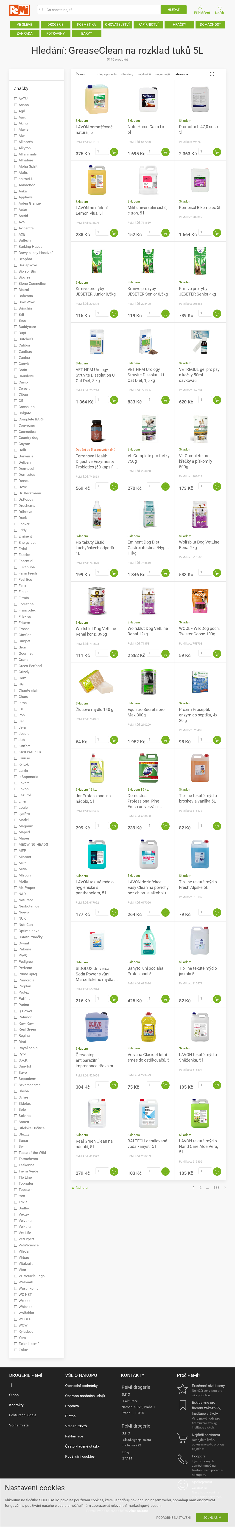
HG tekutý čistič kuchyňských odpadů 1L (95, 548)
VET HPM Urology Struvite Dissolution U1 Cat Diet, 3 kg (96, 375)
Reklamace (74, 1436)
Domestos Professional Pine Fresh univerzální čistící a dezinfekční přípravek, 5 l (145, 806)
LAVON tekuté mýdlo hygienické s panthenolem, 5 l (95, 887)
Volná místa (19, 1425)
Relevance (181, 74)
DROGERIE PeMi (25, 1375)
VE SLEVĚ (24, 25)
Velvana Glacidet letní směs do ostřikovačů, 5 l (148, 1060)
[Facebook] (11, 1385)
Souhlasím (212, 1517)
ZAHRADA (25, 33)
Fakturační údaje (22, 1415)
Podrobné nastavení (173, 1517)
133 (216, 1187)
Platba (70, 1416)
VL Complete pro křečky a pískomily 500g (195, 461)
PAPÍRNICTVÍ (148, 25)
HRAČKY (179, 25)
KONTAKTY (132, 1375)
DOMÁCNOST (210, 25)
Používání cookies (80, 1456)
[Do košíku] (114, 152)
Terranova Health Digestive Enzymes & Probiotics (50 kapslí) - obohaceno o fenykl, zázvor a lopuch (96, 467)
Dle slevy (127, 74)
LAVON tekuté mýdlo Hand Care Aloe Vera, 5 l (198, 1146)
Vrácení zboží (76, 1426)
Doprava (72, 1406)
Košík (219, 13)
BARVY (86, 33)
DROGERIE (56, 25)
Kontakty (16, 1405)
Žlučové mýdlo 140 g (94, 709)
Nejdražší (144, 74)
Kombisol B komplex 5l (199, 207)
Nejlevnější (162, 74)
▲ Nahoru (79, 1187)
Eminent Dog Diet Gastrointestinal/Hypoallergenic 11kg (156, 547)
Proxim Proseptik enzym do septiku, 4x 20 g (198, 715)
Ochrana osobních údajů (85, 1396)
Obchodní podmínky (81, 1385)
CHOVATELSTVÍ (117, 25)
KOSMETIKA (86, 25)
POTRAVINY (55, 33)
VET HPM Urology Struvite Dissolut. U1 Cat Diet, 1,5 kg (146, 375)
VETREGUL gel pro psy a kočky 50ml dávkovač (199, 375)
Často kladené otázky (82, 1446)
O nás (14, 1395)
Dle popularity (107, 74)
